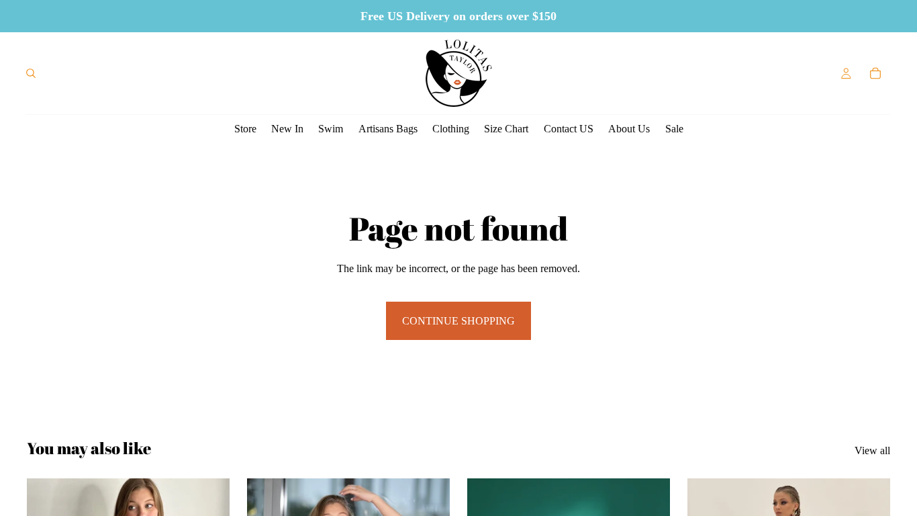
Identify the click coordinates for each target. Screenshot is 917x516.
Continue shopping (458, 321)
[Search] (31, 73)
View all (872, 450)
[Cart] (875, 73)
